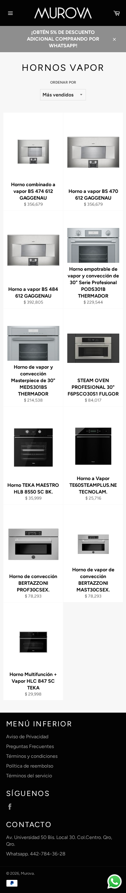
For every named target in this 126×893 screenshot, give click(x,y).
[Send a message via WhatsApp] (114, 881)
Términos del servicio (29, 776)
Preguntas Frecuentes (30, 746)
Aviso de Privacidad (27, 736)
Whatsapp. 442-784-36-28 (35, 854)
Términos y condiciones (31, 756)
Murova (27, 873)
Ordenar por (63, 82)
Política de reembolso (29, 766)
